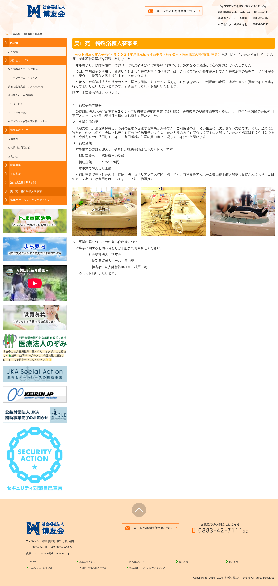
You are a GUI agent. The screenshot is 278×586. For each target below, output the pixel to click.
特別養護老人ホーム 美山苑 (23, 69)
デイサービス (15, 104)
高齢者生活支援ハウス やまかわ (25, 86)
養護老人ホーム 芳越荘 (20, 95)
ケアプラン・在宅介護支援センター (27, 121)
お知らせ (13, 51)
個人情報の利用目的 (19, 147)
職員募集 (15, 165)
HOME (14, 42)
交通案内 (13, 139)
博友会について (19, 130)
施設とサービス (19, 60)
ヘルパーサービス (18, 112)
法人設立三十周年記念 (23, 182)
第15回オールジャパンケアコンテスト (32, 199)
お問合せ (13, 156)
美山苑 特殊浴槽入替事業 (26, 191)
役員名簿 (15, 173)
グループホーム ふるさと (22, 77)
